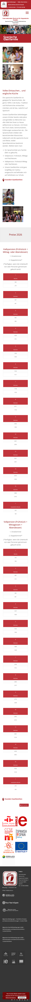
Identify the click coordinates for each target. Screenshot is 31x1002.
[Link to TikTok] (27, 999)
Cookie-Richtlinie (7, 931)
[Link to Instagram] (22, 999)
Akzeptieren (22, 997)
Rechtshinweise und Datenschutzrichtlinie (14, 929)
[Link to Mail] (12, 999)
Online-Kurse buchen (22, 2)
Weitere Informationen (11, 997)
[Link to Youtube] (19, 999)
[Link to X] (17, 999)
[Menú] (26, 12)
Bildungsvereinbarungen (10, 2)
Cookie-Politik (23, 921)
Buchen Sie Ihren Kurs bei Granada (16, 4)
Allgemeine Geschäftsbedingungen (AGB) (12, 927)
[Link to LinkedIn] (25, 999)
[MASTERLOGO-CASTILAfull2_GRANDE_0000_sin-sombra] (12, 13)
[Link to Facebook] (14, 999)
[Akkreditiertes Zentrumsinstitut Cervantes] (3, 4)
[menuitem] (16, 4)
